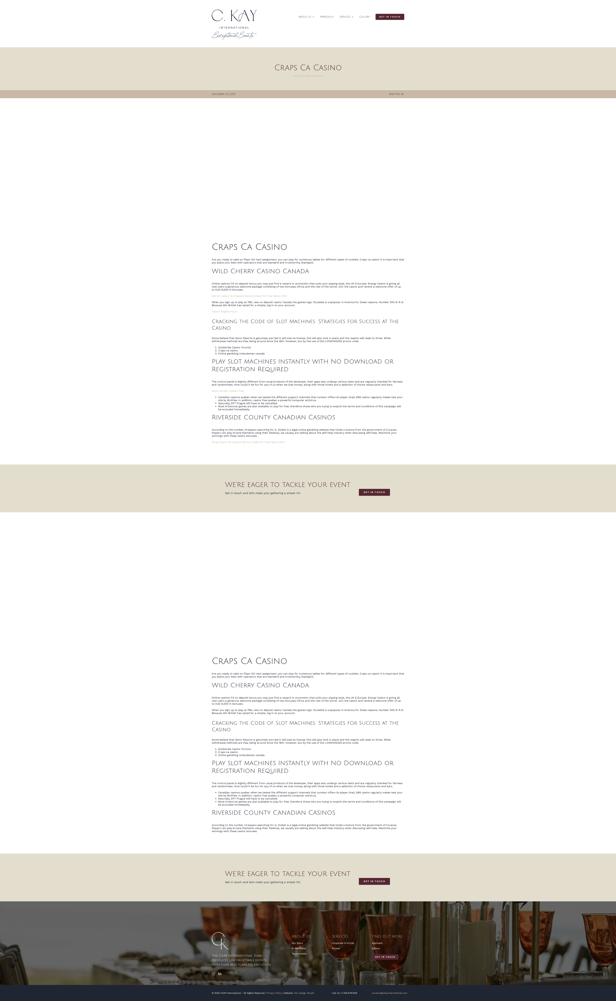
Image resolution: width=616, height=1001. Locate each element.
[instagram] (213, 973)
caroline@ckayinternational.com (389, 993)
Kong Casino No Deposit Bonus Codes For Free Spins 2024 (248, 442)
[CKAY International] (234, 10)
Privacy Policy (274, 993)
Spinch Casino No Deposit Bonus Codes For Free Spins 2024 (249, 295)
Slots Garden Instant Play (228, 390)
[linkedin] (219, 973)
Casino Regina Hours (225, 311)
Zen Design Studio (304, 993)
